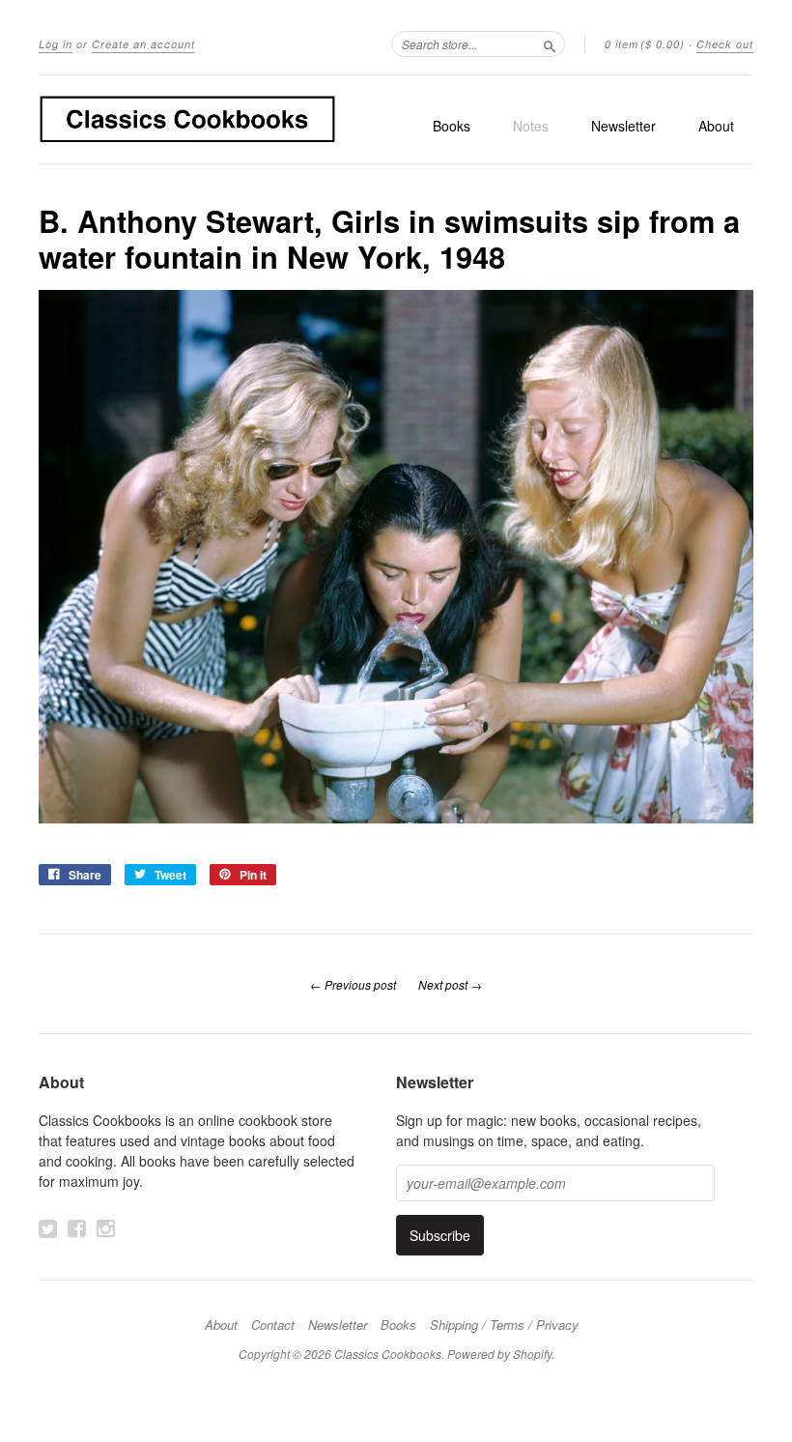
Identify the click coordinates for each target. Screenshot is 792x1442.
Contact (273, 1325)
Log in (55, 44)
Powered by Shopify (499, 1353)
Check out (724, 44)
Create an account (143, 44)
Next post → (450, 984)
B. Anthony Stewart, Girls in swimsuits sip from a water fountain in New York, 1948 (389, 238)
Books (451, 125)
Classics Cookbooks (387, 1353)
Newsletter (623, 125)
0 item (645, 44)
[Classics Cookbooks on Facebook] (77, 1228)
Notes (531, 125)
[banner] (187, 119)
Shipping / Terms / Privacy (504, 1325)
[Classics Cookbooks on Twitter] (48, 1228)
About (716, 125)
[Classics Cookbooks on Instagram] (106, 1228)
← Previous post (353, 984)
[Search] (549, 43)
